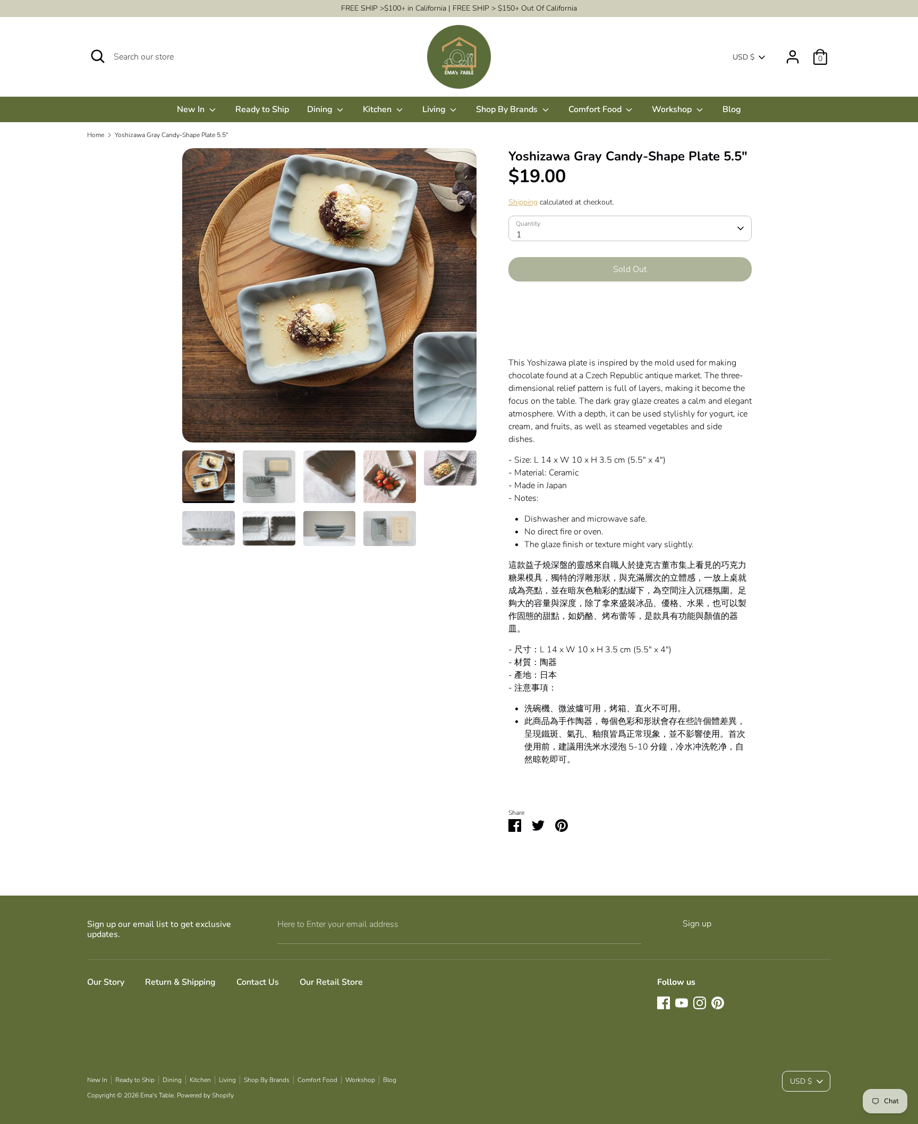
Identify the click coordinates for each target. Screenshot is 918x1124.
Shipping (523, 202)
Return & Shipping (180, 982)
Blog (731, 109)
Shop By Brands (508, 109)
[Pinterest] (717, 1003)
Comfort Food (596, 109)
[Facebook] (663, 1003)
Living (435, 109)
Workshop (673, 109)
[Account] (792, 52)
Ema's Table (157, 1095)
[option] (329, 299)
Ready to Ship (262, 109)
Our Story (105, 982)
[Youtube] (681, 1003)
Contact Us (257, 982)
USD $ (743, 57)
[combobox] (630, 228)
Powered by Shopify (205, 1095)
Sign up (697, 924)
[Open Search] (97, 56)
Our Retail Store (331, 982)
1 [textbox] (519, 235)
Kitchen (378, 109)
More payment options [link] (629, 327)
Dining (321, 109)
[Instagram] (699, 1003)
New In (192, 109)
